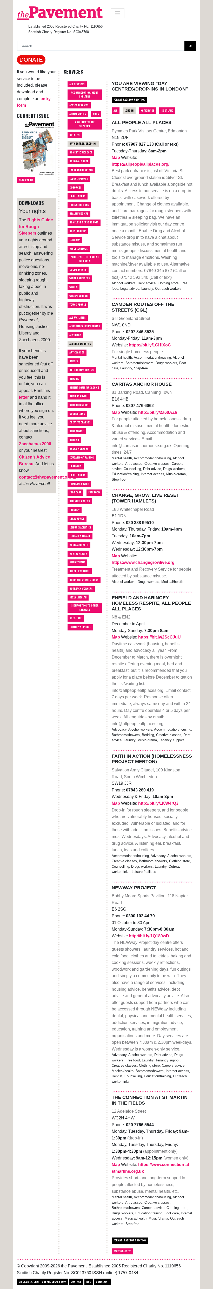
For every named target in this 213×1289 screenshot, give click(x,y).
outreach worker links (83, 580)
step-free (75, 618)
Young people (77, 304)
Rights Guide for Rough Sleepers (36, 226)
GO (190, 46)
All (115, 110)
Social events (77, 270)
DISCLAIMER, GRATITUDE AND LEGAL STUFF (42, 1282)
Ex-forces (75, 187)
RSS (88, 1282)
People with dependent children (84, 259)
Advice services (79, 105)
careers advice (78, 396)
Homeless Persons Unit (83, 222)
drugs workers (79, 448)
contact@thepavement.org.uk (48, 477)
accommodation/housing (84, 326)
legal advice (76, 518)
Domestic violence (80, 152)
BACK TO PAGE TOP (122, 1251)
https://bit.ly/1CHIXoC (150, 345)
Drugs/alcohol (78, 161)
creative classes (80, 422)
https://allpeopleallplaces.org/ (140, 164)
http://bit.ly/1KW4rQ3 (158, 803)
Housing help (77, 231)
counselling (77, 414)
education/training (81, 457)
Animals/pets (77, 114)
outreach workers (81, 588)
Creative (74, 135)
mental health (78, 554)
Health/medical (78, 213)
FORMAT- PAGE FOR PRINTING (130, 1240)
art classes (76, 352)
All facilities (77, 317)
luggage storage (79, 536)
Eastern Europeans (81, 170)
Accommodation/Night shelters (84, 94)
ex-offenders (77, 475)
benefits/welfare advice (84, 387)
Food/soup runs (79, 205)
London (129, 110)
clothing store (79, 405)
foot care (75, 492)
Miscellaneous (78, 248)
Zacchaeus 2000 (35, 444)
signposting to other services (84, 607)
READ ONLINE (26, 180)
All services (77, 84)
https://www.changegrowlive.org (143, 562)
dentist (74, 440)
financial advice (79, 484)
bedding (74, 379)
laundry (74, 510)
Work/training (78, 296)
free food (94, 492)
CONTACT (76, 1282)
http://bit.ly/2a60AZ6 (157, 412)
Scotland (167, 110)
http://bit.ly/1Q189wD (149, 936)
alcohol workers (80, 344)
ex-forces (75, 466)
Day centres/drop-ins (83, 143)
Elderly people (78, 179)
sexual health (77, 597)
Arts (96, 114)
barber (73, 361)
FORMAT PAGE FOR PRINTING (129, 99)
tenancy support (80, 627)
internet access (79, 501)
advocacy (75, 335)
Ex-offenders (77, 196)
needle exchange (79, 571)
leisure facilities (80, 527)
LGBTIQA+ (74, 240)
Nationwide (147, 110)
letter (24, 397)
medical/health (78, 545)
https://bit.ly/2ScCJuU (159, 637)
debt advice (76, 431)
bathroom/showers (81, 370)
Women (73, 287)
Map (116, 157)
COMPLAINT (102, 1282)
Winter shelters (79, 278)
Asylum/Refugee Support (85, 124)
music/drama (77, 562)
